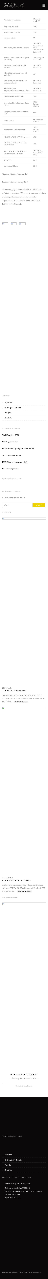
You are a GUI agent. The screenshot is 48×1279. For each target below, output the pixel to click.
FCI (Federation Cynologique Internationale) (18, 449)
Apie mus (8, 402)
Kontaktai (8, 418)
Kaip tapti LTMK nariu (13, 408)
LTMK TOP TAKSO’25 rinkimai (16, 880)
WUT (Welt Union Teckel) (11, 455)
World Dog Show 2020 (10, 435)
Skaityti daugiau (21, 702)
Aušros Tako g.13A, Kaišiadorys (18, 1183)
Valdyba (8, 413)
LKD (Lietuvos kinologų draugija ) (14, 462)
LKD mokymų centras (10, 469)
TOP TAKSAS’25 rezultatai (14, 691)
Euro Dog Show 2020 (10, 442)
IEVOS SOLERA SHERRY (24, 1074)
